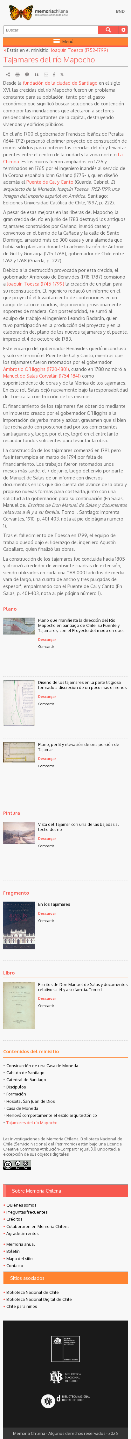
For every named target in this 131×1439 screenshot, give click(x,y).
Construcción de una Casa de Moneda (42, 1065)
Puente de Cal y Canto (49, 182)
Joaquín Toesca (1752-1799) (79, 50)
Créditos (14, 1219)
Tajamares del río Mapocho (32, 1122)
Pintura (11, 813)
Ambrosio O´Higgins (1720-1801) (36, 369)
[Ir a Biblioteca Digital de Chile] (65, 1401)
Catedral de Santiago (26, 1079)
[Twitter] (62, 74)
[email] (46, 74)
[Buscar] (108, 30)
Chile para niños (21, 1306)
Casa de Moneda (22, 1108)
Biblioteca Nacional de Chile (32, 1292)
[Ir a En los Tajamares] (19, 947)
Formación (16, 1093)
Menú (67, 41)
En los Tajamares (54, 904)
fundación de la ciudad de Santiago (60, 83)
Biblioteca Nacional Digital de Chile (39, 1299)
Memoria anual (20, 1244)
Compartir (46, 646)
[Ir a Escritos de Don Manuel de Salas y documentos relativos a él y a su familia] (19, 1027)
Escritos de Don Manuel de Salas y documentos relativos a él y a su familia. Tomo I (83, 987)
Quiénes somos (21, 1205)
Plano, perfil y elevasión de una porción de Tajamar (78, 747)
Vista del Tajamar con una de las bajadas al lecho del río (78, 827)
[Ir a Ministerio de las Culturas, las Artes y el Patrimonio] (65, 1349)
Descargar (47, 639)
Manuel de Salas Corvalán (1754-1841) (42, 376)
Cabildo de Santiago (25, 1072)
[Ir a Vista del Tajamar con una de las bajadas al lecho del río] (19, 842)
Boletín (13, 1251)
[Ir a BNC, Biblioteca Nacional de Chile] (65, 1377)
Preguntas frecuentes (26, 1212)
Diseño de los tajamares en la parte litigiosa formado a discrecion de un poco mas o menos (82, 685)
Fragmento (16, 893)
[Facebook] (54, 74)
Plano (10, 609)
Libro (9, 972)
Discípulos (16, 1086)
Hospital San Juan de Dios (30, 1101)
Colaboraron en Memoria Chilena (38, 1226)
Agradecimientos (22, 1233)
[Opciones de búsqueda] (123, 30)
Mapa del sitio (19, 1258)
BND (120, 11)
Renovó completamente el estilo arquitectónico (51, 1115)
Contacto (14, 1265)
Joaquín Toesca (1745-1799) (35, 284)
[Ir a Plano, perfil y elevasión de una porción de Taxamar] (19, 760)
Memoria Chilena (38, 13)
